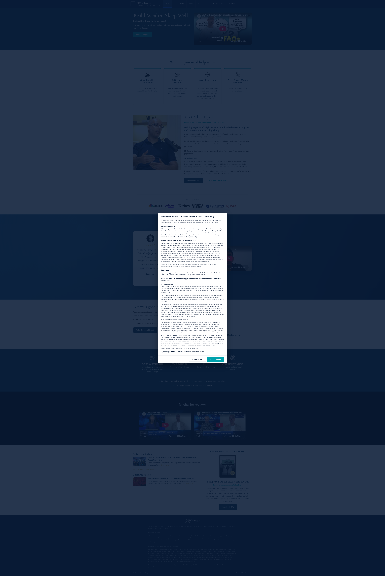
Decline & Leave (197, 359)
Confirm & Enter (215, 359)
